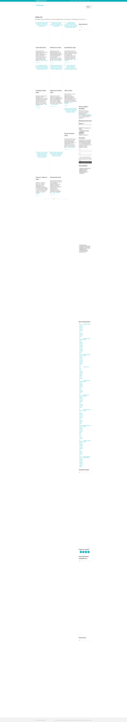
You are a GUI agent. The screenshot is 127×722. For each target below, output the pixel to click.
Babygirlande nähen (86, 395)
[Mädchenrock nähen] (56, 34)
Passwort (81, 123)
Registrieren (81, 133)
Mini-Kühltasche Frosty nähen (86, 457)
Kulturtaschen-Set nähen (87, 410)
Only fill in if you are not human (84, 128)
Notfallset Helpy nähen (86, 339)
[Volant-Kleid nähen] (42, 34)
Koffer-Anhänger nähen (86, 355)
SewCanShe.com (66, 149)
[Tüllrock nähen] (70, 77)
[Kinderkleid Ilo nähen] (70, 34)
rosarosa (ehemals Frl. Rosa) (53, 106)
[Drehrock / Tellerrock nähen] (42, 164)
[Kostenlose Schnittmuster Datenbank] (44, 5)
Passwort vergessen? (83, 135)
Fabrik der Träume (52, 62)
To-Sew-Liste (86, 366)
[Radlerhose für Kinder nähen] (56, 77)
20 (65, 198)
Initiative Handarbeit (38, 62)
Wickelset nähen (86, 324)
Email (80, 153)
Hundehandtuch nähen (86, 381)
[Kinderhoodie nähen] (56, 164)
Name (80, 149)
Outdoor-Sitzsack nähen (87, 441)
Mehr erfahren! (44, 60)
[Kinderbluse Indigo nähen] (42, 77)
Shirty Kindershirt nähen (87, 426)
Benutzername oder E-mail (85, 120)
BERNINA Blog (66, 105)
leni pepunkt (37, 195)
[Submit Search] (36, 0)
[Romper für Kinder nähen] (70, 120)
